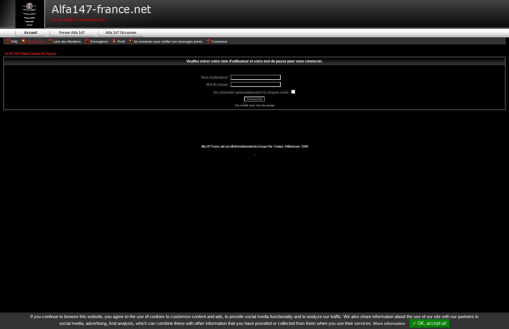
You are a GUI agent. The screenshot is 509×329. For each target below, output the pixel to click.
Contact (278, 146)
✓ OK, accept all (429, 323)
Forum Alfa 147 (72, 33)
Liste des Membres (67, 41)
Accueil (30, 33)
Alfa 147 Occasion (120, 33)
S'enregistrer (99, 41)
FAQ (14, 41)
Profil (121, 41)
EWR (305, 146)
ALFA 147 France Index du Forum (30, 53)
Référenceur (292, 146)
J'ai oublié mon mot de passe (255, 105)
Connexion (219, 41)
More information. (389, 323)
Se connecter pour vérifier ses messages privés (168, 41)
